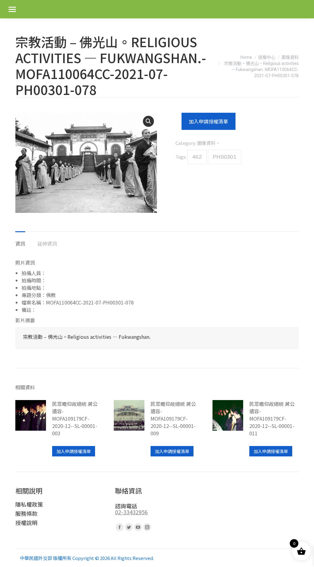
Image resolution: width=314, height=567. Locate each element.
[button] (148, 121)
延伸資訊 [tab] (47, 243)
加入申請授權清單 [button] (73, 451)
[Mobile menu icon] (12, 9)
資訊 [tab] (20, 243)
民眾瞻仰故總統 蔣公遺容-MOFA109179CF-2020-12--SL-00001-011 (272, 418)
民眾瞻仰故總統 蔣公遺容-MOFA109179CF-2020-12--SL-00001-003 (75, 418)
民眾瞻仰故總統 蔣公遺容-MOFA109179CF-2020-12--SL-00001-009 (173, 418)
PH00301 (224, 157)
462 (197, 157)
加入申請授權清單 (208, 121)
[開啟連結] (30, 428)
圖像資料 (206, 143)
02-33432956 (131, 512)
